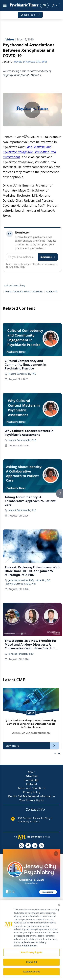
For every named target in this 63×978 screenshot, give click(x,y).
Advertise (31, 776)
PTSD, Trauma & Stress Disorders (23, 291)
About (31, 772)
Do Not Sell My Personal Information (31, 796)
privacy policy (18, 266)
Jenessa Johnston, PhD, (21, 580)
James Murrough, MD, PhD (21, 583)
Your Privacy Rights (31, 800)
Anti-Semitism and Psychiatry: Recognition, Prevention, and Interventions (29, 152)
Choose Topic (27, 14)
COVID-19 (51, 291)
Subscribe (46, 257)
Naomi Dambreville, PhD (22, 373)
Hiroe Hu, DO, (43, 580)
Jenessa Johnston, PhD (21, 653)
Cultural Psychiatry (14, 285)
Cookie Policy (29, 945)
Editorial (31, 784)
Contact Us (31, 780)
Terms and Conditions (32, 788)
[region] (31, 939)
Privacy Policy (31, 792)
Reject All (31, 962)
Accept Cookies (31, 971)
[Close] (59, 904)
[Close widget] (56, 853)
